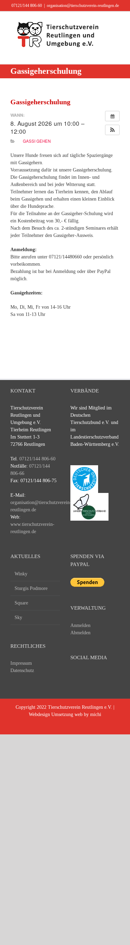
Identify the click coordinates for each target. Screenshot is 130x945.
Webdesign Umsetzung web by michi (65, 714)
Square (21, 603)
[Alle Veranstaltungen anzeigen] (112, 116)
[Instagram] (100, 676)
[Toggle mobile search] (117, 29)
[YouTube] (87, 676)
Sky (18, 617)
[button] (112, 130)
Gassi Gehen (37, 141)
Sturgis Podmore (31, 588)
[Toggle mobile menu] (117, 22)
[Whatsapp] (112, 676)
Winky (21, 573)
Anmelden (80, 625)
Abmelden (80, 632)
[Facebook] (74, 676)
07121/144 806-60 (26, 5)
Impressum (21, 663)
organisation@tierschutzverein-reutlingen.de (83, 5)
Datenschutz (22, 670)
